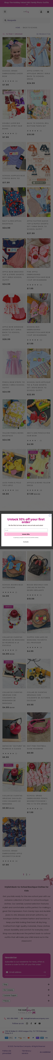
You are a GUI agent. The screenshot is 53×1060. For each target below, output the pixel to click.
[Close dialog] (50, 515)
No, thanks (25, 542)
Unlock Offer (26, 534)
